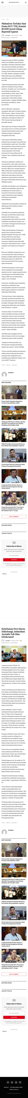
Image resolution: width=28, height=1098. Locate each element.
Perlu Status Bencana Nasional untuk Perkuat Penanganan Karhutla (13, 465)
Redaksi (8, 35)
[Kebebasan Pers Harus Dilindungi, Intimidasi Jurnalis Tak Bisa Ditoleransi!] (14, 654)
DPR (21, 35)
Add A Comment (14, 516)
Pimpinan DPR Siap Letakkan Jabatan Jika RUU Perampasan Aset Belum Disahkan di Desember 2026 (13, 423)
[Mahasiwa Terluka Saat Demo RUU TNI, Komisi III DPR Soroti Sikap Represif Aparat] (14, 48)
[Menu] (3, 2)
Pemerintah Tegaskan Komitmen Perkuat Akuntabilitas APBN (12, 402)
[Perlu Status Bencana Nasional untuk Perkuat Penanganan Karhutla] (14, 456)
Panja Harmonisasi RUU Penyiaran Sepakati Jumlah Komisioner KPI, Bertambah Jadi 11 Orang (13, 508)
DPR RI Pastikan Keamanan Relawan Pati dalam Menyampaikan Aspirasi (13, 444)
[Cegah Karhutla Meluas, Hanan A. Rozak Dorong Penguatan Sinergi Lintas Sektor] (14, 476)
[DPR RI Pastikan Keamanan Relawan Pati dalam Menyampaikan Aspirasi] (14, 435)
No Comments (6, 37)
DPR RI (8, 365)
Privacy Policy (13, 565)
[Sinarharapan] (14, 2)
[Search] (25, 2)
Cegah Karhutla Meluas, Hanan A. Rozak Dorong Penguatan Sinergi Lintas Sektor (12, 486)
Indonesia (14, 365)
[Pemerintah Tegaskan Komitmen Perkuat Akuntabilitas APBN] (14, 392)
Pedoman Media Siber (16, 1087)
